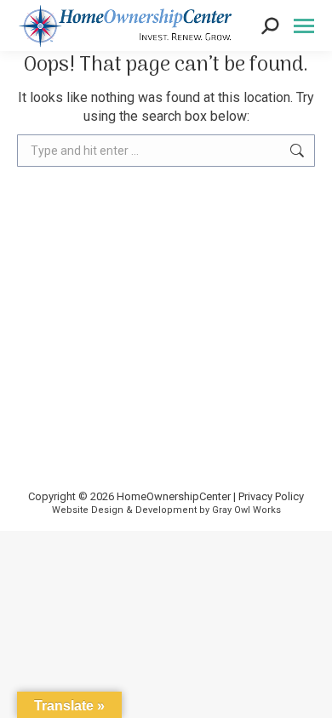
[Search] (269, 24)
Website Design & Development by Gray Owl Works (166, 510)
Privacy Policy (271, 496)
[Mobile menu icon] (304, 26)
